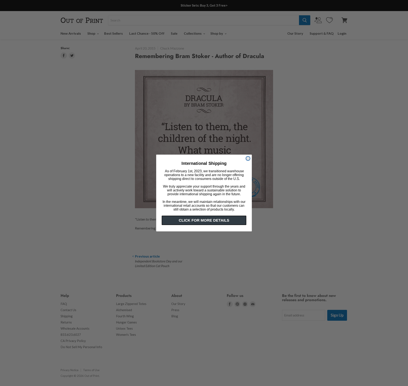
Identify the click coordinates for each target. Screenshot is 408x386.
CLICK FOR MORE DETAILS (204, 220)
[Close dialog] (248, 158)
